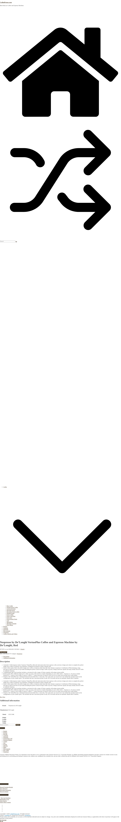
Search (18, 724)
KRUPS (5, 746)
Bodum (5, 626)
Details (22, 649)
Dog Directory (4, 788)
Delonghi (5, 629)
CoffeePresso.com (6, 2)
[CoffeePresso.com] (60, 119)
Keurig (5, 744)
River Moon (10, 625)
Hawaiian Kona (11, 610)
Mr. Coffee (6, 750)
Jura (4, 743)
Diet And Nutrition (5, 798)
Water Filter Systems (5, 802)
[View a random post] (60, 239)
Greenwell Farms (11, 609)
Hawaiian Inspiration (5, 790)
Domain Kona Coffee (12, 607)
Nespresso (6, 632)
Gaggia (5, 741)
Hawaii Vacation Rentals (6, 787)
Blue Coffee (10, 606)
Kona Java (9, 617)
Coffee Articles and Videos (10, 634)
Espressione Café (7, 738)
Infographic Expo (4, 799)
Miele (4, 747)
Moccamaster (6, 631)
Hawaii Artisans (4, 791)
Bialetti (5, 731)
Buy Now (2, 697)
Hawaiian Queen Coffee (13, 612)
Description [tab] (6, 656)
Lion (8, 620)
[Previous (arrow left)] (0, 821)
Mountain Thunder (11, 623)
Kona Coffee (10, 614)
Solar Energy (3, 801)
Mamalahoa (10, 622)
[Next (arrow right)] (2, 821)
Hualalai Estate (10, 613)
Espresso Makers (7, 740)
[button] (62, 604)
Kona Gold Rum (11, 616)
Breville (5, 734)
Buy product (3, 652)
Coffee (5, 487)
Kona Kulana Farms (12, 619)
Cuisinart (5, 628)
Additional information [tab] (9, 658)
